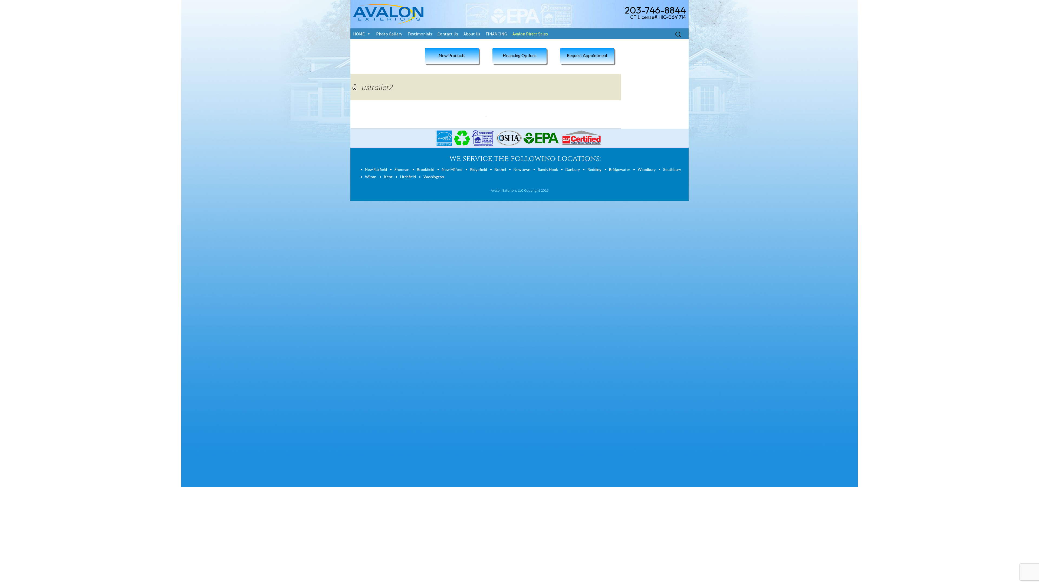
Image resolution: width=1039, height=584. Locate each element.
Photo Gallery (389, 33)
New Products (452, 55)
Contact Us (448, 33)
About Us (471, 33)
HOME (359, 33)
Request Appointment (587, 55)
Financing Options (520, 55)
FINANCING (496, 33)
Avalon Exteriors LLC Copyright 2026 (519, 190)
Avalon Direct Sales (530, 33)
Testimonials (419, 33)
